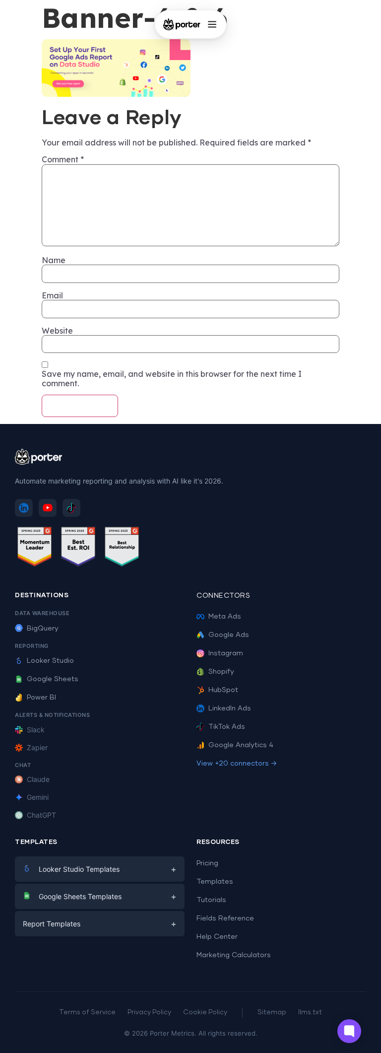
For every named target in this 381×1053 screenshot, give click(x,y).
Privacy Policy (149, 1012)
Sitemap (271, 1012)
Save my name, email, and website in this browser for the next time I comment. (172, 378)
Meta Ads (224, 616)
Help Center (217, 936)
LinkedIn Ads (229, 708)
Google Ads (228, 635)
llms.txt (310, 1012)
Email (52, 295)
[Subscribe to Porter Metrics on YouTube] (48, 508)
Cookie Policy (205, 1012)
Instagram (225, 653)
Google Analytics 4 (240, 745)
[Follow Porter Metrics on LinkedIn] (24, 508)
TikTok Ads (226, 726)
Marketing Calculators (233, 955)
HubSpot (223, 690)
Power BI (41, 697)
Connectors (223, 595)
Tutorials (211, 900)
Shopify (221, 671)
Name (53, 260)
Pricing (207, 863)
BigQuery (43, 628)
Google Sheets (52, 679)
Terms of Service (87, 1012)
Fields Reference (225, 918)
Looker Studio (50, 660)
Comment (63, 159)
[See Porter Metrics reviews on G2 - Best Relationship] (122, 548)
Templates (214, 881)
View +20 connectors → (236, 763)
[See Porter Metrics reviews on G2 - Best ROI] (78, 548)
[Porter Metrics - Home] (181, 24)
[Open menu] (212, 24)
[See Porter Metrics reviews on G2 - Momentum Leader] (35, 548)
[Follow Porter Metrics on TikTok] (71, 508)
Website (57, 330)
